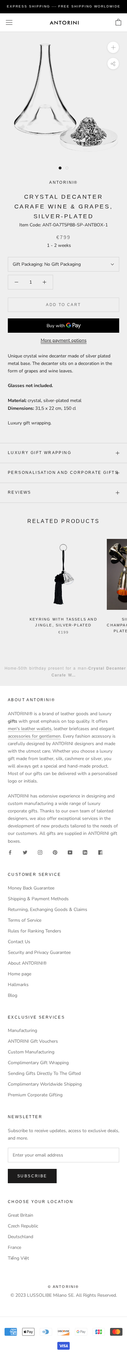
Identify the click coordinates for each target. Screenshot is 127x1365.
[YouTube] (70, 852)
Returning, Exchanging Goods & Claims (47, 909)
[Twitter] (25, 852)
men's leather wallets (29, 729)
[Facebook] (10, 852)
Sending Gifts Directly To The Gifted (44, 1073)
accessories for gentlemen (34, 736)
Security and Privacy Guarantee (39, 952)
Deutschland (20, 1237)
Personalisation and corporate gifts (63, 472)
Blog (12, 995)
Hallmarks (18, 985)
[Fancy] (100, 852)
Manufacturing (22, 1030)
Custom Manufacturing (31, 1052)
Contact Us (19, 942)
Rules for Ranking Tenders (34, 931)
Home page (19, 974)
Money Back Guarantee (31, 888)
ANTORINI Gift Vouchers (33, 1041)
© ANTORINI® (63, 1287)
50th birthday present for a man (52, 668)
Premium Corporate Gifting (35, 1095)
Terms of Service (24, 920)
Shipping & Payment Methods (38, 899)
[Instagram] (40, 852)
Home (11, 668)
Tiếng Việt (18, 1258)
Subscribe (32, 1176)
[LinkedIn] (85, 852)
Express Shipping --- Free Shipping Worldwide (63, 6)
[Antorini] (64, 22)
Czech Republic (23, 1226)
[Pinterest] (55, 852)
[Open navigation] (9, 22)
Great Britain (20, 1215)
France (14, 1247)
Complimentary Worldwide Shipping (45, 1084)
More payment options (64, 340)
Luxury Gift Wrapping (39, 452)
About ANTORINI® (27, 963)
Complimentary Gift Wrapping (38, 1063)
